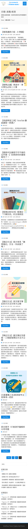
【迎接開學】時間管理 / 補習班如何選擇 (12, 479)
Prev (9, 457)
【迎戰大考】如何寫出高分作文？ (10, 477)
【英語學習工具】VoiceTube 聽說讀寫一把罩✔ (14, 121)
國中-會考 (4, 34)
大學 (8, 89)
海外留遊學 (12, 89)
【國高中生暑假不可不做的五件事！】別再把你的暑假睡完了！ (13, 154)
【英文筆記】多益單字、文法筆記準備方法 (13, 482)
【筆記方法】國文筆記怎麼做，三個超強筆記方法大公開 (13, 337)
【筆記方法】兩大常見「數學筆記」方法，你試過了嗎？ (13, 244)
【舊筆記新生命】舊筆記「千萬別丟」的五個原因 (12, 213)
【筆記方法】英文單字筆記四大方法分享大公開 (12, 302)
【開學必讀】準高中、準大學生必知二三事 (12, 85)
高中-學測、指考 (11, 34)
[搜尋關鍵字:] (14, 464)
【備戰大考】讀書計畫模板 (8, 474)
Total (14, 526)
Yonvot (4, 516)
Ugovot (4, 497)
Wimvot (4, 507)
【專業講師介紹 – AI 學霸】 (13, 31)
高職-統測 (18, 34)
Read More (6, 52)
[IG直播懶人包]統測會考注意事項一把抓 (12, 396)
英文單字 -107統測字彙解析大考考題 (13, 428)
